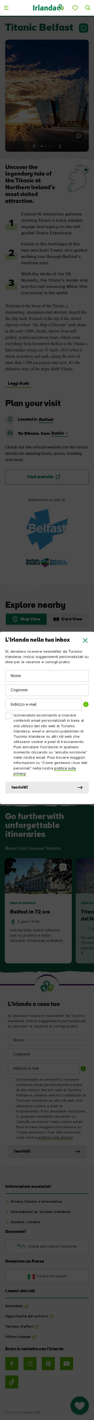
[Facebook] (11, 1363)
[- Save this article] (82, 28)
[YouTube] (66, 1363)
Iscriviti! (19, 787)
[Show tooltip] (86, 704)
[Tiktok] (11, 1382)
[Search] (87, 8)
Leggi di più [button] (18, 384)
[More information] (78, 136)
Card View (72, 619)
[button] (85, 640)
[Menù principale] (6, 8)
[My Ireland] (75, 8)
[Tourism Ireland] (48, 8)
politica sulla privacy (55, 1137)
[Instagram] (30, 1363)
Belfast (46, 420)
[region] (47, 911)
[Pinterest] (48, 1363)
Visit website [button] (40, 477)
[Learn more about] (47, 530)
